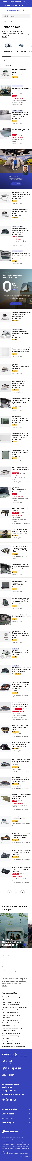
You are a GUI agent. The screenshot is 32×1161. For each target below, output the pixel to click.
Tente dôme (5, 1038)
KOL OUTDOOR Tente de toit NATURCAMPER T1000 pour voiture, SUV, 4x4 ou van (21, 684)
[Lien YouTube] (11, 1099)
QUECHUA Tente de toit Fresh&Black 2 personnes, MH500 (20, 70)
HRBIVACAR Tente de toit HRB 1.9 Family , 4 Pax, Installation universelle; (21, 852)
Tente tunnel (6, 1017)
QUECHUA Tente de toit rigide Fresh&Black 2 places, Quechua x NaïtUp (21, 314)
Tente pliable (6, 999)
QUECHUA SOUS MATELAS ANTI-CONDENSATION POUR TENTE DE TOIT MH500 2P (21, 114)
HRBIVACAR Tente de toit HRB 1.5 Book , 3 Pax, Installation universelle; (21, 869)
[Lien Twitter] (7, 1099)
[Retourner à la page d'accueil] (13, 10)
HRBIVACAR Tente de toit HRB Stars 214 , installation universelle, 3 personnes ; (21, 744)
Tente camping (8, 51)
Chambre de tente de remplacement (13, 1046)
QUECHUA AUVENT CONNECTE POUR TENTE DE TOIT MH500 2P (21, 90)
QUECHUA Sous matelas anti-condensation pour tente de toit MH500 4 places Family (21, 349)
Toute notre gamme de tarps (11, 1015)
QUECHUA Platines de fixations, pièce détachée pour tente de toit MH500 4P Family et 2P (21, 634)
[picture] (5, 73)
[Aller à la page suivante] (22, 892)
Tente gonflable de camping (11, 997)
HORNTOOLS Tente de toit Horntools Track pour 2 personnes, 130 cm (20, 383)
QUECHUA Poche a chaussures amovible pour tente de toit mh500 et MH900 (21, 418)
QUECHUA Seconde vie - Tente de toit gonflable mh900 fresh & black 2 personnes (21, 669)
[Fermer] (28, 3)
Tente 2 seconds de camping (11, 1002)
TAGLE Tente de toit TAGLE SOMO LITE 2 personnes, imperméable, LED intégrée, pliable (21, 549)
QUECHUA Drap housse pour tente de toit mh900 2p (21, 488)
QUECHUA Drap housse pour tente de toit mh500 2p (21, 130)
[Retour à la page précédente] (9, 892)
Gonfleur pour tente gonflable (11, 1010)
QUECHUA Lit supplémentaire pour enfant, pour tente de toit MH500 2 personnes (21, 194)
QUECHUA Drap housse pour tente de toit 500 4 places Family (21, 452)
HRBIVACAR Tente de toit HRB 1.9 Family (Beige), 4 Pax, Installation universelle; (21, 835)
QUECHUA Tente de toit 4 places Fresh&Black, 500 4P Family (21, 211)
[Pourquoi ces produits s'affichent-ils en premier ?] (3, 66)
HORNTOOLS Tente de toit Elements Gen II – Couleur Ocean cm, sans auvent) (20, 704)
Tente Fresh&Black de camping (12, 1028)
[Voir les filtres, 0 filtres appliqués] (4, 61)
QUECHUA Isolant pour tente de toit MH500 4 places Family (21, 616)
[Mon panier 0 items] (28, 10)
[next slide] (9, 953)
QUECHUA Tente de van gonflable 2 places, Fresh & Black (20, 333)
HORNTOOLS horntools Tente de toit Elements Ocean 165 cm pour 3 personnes (21, 779)
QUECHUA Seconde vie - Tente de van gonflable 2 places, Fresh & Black (21, 652)
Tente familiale (21, 51)
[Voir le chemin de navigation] (2, 21)
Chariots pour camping (9, 1030)
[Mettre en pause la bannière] (26, 3)
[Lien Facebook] (3, 1099)
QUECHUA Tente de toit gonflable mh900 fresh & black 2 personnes (20, 230)
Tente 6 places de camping (10, 1012)
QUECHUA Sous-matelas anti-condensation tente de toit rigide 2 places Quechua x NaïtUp (21, 401)
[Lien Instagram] (15, 1099)
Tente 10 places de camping (11, 1041)
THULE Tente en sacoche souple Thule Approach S (19, 818)
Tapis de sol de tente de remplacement (14, 1007)
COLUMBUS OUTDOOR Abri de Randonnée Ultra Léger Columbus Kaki (21, 796)
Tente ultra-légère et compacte (12, 1043)
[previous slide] (4, 953)
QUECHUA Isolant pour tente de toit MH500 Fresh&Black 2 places (21, 255)
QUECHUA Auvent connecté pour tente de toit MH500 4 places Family (21, 366)
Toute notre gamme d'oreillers (11, 1023)
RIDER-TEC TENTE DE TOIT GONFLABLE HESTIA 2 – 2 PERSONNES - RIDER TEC (20, 531)
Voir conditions (16, 303)
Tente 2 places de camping (10, 1004)
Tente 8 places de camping (10, 1020)
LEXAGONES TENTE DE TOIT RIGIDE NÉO (20, 509)
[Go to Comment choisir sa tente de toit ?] (24, 944)
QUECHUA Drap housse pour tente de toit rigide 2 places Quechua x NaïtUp (21, 566)
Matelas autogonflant (9, 1025)
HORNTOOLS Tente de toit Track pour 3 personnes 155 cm (20, 469)
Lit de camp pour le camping (11, 1033)
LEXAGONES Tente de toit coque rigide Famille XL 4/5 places (20, 727)
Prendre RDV (16, 184)
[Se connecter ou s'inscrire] (24, 10)
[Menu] (4, 10)
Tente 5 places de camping (10, 1036)
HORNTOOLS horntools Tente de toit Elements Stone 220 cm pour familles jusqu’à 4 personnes (21, 762)
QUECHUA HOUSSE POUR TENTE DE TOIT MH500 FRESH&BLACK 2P (20, 583)
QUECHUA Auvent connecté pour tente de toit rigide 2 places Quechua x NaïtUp (21, 599)
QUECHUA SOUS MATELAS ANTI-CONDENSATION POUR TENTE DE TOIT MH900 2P (21, 435)
